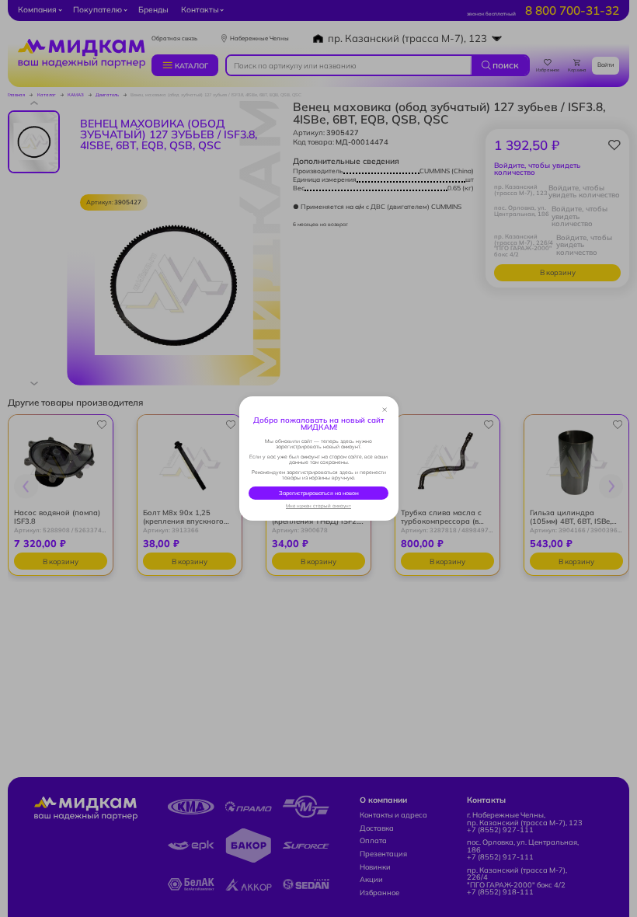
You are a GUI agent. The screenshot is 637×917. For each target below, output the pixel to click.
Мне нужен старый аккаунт (318, 506)
